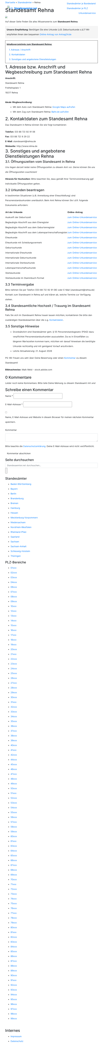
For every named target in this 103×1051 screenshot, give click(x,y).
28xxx (14, 687)
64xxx (14, 850)
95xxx (14, 999)
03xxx (14, 577)
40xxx (14, 745)
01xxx (13, 567)
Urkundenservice (87, 13)
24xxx (14, 668)
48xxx (14, 778)
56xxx (14, 817)
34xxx (14, 716)
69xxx (14, 874)
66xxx (14, 860)
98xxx (14, 1013)
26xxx (14, 678)
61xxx (13, 841)
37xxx (14, 730)
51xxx (13, 793)
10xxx (13, 606)
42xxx (14, 754)
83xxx (14, 941)
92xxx (14, 985)
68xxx (14, 870)
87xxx (14, 961)
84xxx (14, 946)
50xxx (14, 788)
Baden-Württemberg (21, 484)
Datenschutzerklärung (34, 446)
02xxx (14, 572)
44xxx (14, 759)
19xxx (13, 644)
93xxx (14, 989)
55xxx (14, 812)
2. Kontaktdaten (17, 54)
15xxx (13, 625)
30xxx (14, 697)
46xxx (14, 769)
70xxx (14, 879)
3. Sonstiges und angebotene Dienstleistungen (32, 59)
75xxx (14, 903)
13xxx (13, 615)
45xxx (14, 764)
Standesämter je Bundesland (81, 3)
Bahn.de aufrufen (60, 111)
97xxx (14, 1009)
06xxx (14, 587)
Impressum (16, 1036)
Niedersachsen (18, 522)
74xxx (14, 898)
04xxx (14, 582)
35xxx (14, 721)
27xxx (14, 683)
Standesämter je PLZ (77, 8)
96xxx (14, 1004)
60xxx (14, 836)
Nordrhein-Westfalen (21, 527)
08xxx (14, 596)
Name (9, 396)
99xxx (14, 1018)
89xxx (14, 970)
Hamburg (15, 508)
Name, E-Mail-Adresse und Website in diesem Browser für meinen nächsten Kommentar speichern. (49, 419)
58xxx (14, 826)
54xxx (14, 807)
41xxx (13, 750)
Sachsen (15, 541)
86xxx (14, 956)
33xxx (14, 711)
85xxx (14, 951)
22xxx (14, 659)
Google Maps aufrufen (63, 107)
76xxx (14, 908)
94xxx (14, 994)
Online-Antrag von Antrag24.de (55, 34)
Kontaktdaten (56, 320)
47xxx (14, 774)
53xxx (14, 802)
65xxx (14, 855)
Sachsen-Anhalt (18, 546)
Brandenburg (17, 498)
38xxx (14, 735)
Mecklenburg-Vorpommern (24, 517)
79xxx (14, 922)
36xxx (14, 726)
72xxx (14, 889)
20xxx (14, 649)
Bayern (14, 488)
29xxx (14, 692)
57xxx (14, 822)
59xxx (14, 831)
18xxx (13, 639)
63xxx (14, 846)
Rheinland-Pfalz (18, 532)
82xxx (14, 937)
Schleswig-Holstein (20, 551)
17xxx (13, 635)
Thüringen (16, 556)
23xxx (14, 663)
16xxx (13, 630)
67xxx (14, 865)
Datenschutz (17, 1041)
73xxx (14, 894)
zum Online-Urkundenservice (82, 217)
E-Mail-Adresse (14, 404)
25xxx (14, 673)
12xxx (13, 611)
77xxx (14, 913)
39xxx (14, 740)
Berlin (13, 493)
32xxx (14, 707)
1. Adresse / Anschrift (19, 49)
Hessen (14, 512)
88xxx (14, 965)
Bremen (14, 503)
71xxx (13, 884)
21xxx (13, 654)
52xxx (14, 798)
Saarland (15, 536)
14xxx (13, 620)
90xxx (14, 975)
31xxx (13, 702)
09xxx (14, 601)
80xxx (14, 927)
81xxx (13, 932)
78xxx (14, 917)
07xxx (14, 591)
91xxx (13, 980)
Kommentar (70, 358)
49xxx (14, 783)
